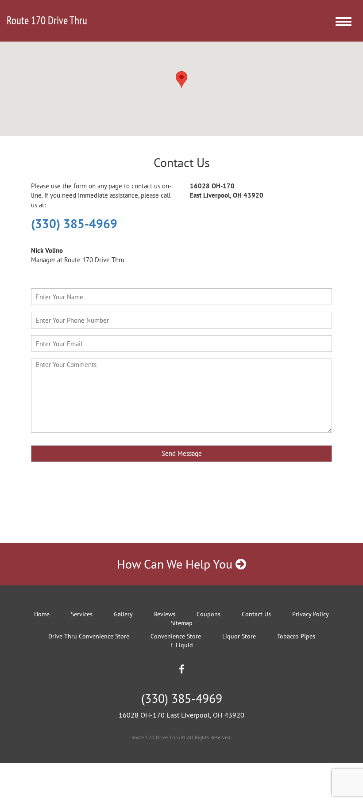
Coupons (208, 614)
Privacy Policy (310, 614)
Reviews (164, 614)
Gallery (123, 614)
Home (42, 614)
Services (82, 614)
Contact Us (256, 614)
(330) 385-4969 (74, 223)
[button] (181, 79)
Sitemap (182, 623)
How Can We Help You (176, 564)
